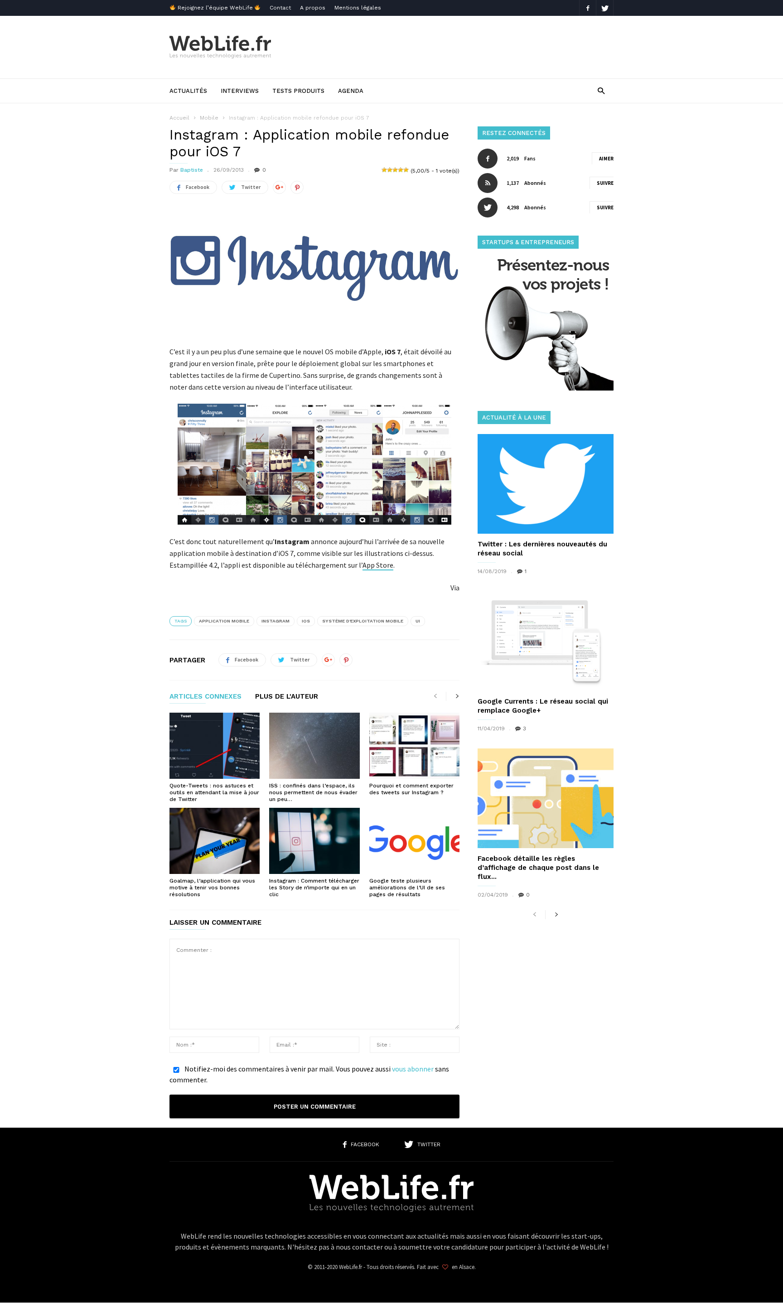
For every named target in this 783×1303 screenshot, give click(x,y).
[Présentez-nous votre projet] (546, 388)
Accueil (179, 118)
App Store (377, 564)
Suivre (605, 183)
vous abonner (413, 1068)
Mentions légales (357, 8)
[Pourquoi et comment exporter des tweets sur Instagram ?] (414, 746)
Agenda (350, 90)
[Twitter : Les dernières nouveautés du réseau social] (546, 484)
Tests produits (298, 90)
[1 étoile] (384, 170)
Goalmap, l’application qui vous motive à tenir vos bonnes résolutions (212, 888)
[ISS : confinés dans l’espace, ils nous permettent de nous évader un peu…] (314, 746)
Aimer (606, 158)
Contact (280, 8)
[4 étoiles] (400, 170)
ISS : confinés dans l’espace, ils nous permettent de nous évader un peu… (313, 792)
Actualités (188, 90)
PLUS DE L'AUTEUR (286, 696)
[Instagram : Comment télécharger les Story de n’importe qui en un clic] (314, 841)
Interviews (240, 90)
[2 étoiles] (389, 170)
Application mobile (224, 620)
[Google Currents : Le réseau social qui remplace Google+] (546, 641)
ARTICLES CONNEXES (205, 696)
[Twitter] (605, 8)
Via (454, 587)
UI (418, 620)
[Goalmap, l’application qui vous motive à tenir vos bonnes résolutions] (214, 841)
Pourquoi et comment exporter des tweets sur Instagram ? (411, 789)
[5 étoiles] (406, 170)
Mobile (209, 118)
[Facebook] (587, 8)
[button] (601, 90)
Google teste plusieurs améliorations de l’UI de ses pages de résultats (407, 888)
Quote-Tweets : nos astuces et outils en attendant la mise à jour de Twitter (214, 792)
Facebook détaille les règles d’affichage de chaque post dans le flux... (538, 867)
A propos (312, 8)
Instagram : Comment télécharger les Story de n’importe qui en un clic (314, 888)
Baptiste (191, 170)
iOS (306, 620)
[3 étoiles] (395, 170)
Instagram (275, 620)
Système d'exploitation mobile (362, 620)
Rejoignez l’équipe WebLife (215, 8)
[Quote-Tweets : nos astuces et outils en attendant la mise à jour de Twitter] (214, 746)
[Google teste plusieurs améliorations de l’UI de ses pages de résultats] (414, 841)
